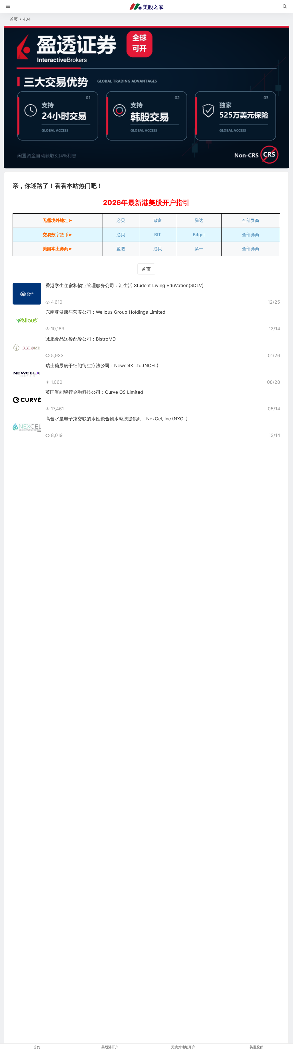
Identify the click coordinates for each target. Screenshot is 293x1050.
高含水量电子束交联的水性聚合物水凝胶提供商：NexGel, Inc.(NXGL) (116, 418)
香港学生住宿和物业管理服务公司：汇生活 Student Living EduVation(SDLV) (124, 285)
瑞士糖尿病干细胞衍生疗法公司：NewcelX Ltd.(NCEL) (102, 365)
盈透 (120, 248)
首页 (14, 19)
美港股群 (256, 1047)
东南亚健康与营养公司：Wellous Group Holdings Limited (105, 312)
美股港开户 (109, 1047)
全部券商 (250, 220)
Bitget (199, 234)
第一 (199, 248)
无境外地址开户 (183, 1047)
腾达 (199, 220)
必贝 (120, 220)
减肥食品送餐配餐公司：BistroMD (80, 339)
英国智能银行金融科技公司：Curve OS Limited (94, 392)
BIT (157, 234)
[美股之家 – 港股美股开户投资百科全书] (146, 6)
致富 (157, 220)
